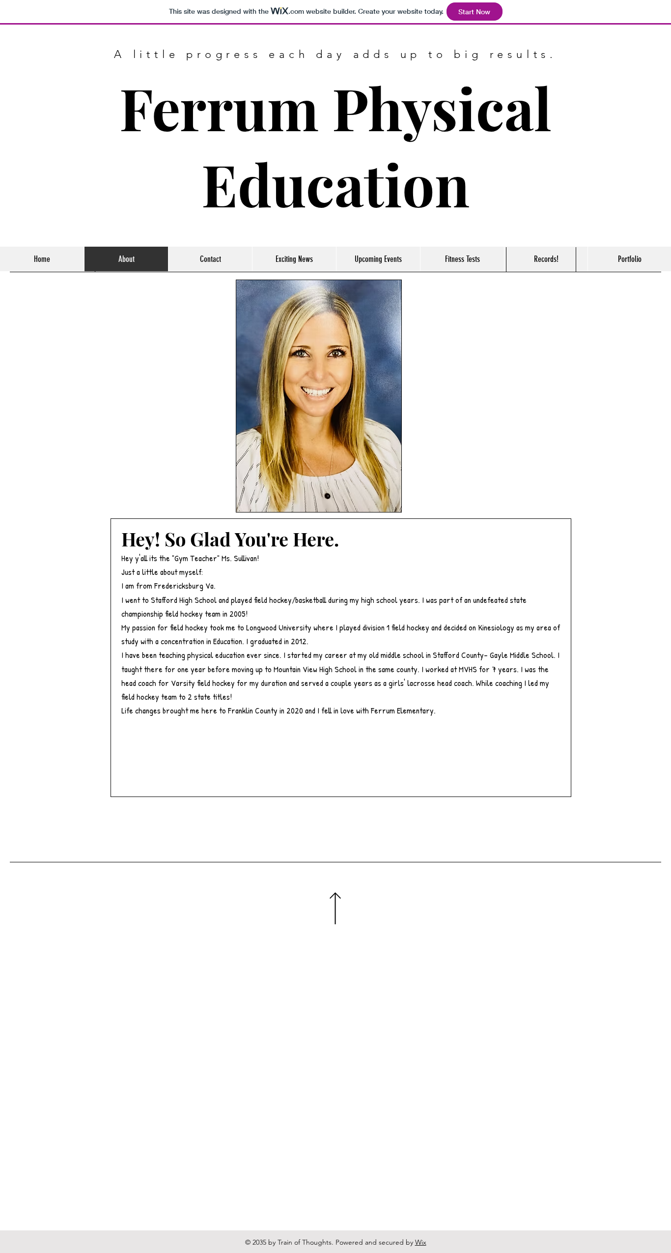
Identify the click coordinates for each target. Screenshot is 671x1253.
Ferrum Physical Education (335, 145)
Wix (420, 1242)
